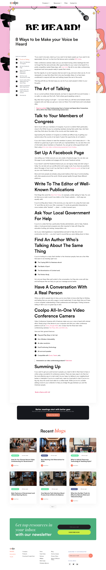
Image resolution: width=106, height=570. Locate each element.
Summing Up (23, 95)
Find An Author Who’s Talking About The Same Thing (25, 81)
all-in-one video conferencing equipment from (57, 147)
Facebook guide (75, 168)
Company (24, 551)
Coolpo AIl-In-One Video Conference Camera (24, 91)
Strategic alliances (44, 563)
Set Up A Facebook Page (24, 66)
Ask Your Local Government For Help (25, 76)
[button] (46, 3)
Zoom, (51, 355)
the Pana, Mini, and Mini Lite (58, 328)
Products (24, 553)
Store (41, 551)
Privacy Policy (54, 556)
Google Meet (54, 325)
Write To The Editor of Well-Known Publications (25, 72)
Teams (55, 355)
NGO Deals (42, 560)
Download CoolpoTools (28, 556)
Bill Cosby (78, 59)
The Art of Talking (24, 59)
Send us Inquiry (55, 553)
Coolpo (74, 147)
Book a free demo (53, 415)
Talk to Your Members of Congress (25, 62)
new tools (65, 67)
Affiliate (41, 558)
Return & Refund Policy (55, 559)
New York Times (56, 195)
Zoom (47, 325)
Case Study (43, 553)
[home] (14, 3)
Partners (42, 556)
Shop (65, 3)
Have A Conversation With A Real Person (25, 86)
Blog (52, 551)
